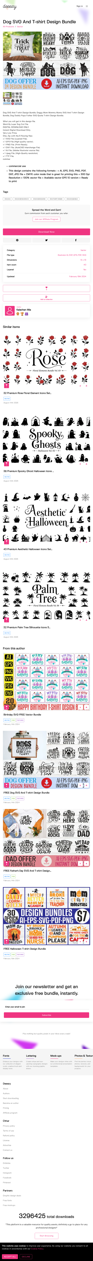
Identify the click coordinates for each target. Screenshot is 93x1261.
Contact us (7, 1150)
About (5, 1089)
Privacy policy (9, 1126)
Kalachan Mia (23, 310)
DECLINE (26, 1256)
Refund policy (9, 1136)
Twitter (6, 1168)
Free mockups (9, 1205)
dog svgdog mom (39, 199)
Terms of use (8, 1131)
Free (13, 720)
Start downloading (11, 1098)
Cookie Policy (37, 1249)
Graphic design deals (12, 1196)
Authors (6, 1093)
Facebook (7, 1178)
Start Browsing (46, 1236)
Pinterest (7, 1183)
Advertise (7, 1145)
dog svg (7, 199)
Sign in (80, 6)
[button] (87, 6)
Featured (20, 720)
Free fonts (7, 1200)
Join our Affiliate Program (46, 219)
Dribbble (6, 1163)
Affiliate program (10, 1113)
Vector (20, 27)
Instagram (7, 1173)
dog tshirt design (56, 199)
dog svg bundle (72, 199)
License (6, 1140)
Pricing (6, 1108)
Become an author (11, 1103)
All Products (9, 27)
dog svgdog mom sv (22, 199)
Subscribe (46, 1015)
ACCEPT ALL (10, 1256)
